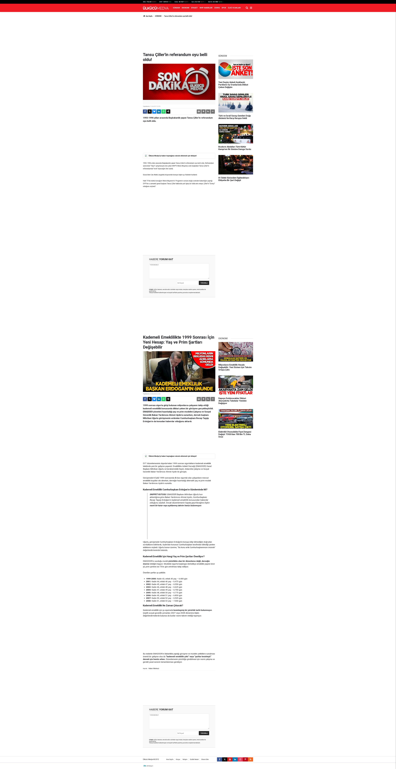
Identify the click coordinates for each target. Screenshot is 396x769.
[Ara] (247, 8)
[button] (203, 111)
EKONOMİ (185, 8)
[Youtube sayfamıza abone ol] (229, 759)
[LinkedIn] (159, 111)
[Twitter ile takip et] (224, 759)
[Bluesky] (154, 111)
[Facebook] (145, 111)
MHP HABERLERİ (206, 8)
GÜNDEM (176, 8)
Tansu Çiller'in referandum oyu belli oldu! (178, 16)
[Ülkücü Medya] (156, 8)
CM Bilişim (149, 766)
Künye (178, 759)
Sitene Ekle (205, 759)
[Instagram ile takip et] (240, 759)
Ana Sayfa (148, 16)
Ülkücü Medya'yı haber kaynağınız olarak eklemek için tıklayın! (173, 156)
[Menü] (251, 8)
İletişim (185, 759)
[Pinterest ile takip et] (245, 759)
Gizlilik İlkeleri (194, 759)
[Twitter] (150, 111)
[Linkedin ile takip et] (235, 759)
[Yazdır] (199, 111)
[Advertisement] (198, 34)
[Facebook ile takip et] (219, 759)
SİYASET (194, 8)
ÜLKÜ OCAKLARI (234, 8)
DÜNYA (217, 8)
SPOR (224, 8)
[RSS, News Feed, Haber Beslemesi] (250, 759)
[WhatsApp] (163, 111)
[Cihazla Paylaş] (168, 111)
